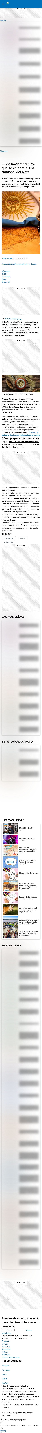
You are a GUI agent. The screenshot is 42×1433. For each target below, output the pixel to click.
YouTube (5, 1383)
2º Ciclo (35, 41)
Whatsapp (6, 271)
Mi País (35, 4)
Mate (22, 538)
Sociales (35, 27)
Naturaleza (35, 9)
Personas (35, 15)
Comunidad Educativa (36, 19)
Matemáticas (35, 36)
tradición (8, 542)
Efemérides (35, 38)
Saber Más (35, 7)
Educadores (35, 23)
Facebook (6, 277)
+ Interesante (7, 258)
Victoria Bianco (11, 319)
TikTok (4, 1374)
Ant (1, 1431)
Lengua (35, 33)
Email (4, 279)
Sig (4, 1431)
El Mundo (5, 1341)
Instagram (6, 1366)
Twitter (4, 274)
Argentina (8, 538)
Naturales (35, 30)
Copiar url (6, 282)
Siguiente (4, 151)
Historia (35, 12)
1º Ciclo (35, 25)
